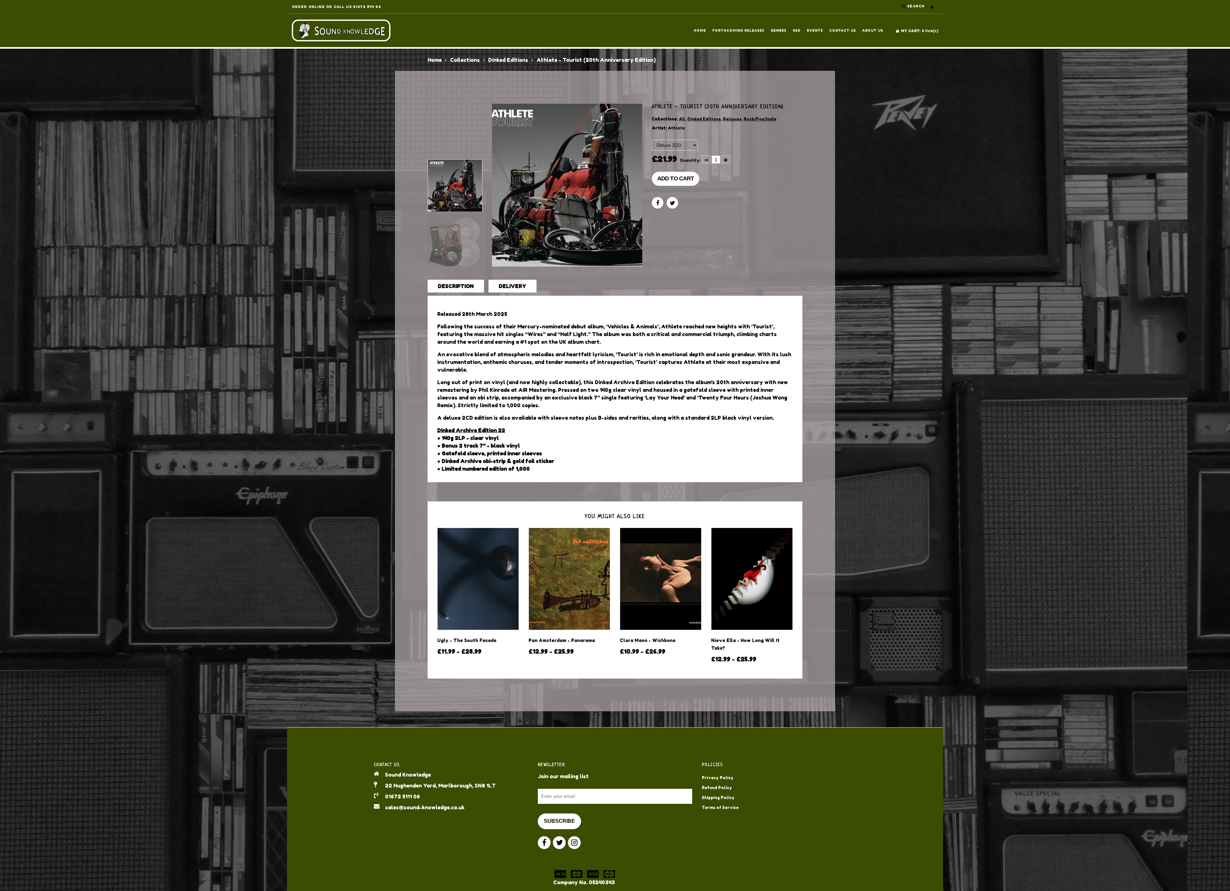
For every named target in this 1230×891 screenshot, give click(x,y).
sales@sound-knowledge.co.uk (424, 807)
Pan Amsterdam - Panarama (562, 640)
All (682, 119)
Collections (465, 60)
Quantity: (690, 160)
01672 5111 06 (402, 796)
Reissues (732, 119)
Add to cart (675, 178)
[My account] (932, 6)
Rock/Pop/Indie (760, 119)
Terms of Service (720, 807)
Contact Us (842, 30)
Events (815, 30)
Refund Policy (717, 787)
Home (700, 30)
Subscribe (559, 821)
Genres (778, 30)
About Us (872, 30)
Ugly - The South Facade (466, 640)
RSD (796, 30)
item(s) (919, 31)
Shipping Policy (718, 797)
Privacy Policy (718, 777)
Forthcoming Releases (738, 30)
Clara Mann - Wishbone (648, 640)
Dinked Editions (508, 60)
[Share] (657, 203)
